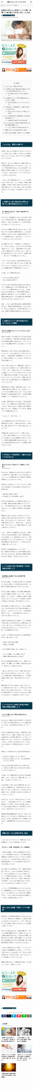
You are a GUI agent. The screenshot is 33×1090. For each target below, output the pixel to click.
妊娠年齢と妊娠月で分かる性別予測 (17, 120)
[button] (3, 1015)
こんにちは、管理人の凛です (14, 86)
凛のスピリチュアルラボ (16, 2)
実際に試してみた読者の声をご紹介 (16, 130)
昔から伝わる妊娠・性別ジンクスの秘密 (17, 133)
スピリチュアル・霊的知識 (8, 15)
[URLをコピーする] (29, 1015)
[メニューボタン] (2, 2)
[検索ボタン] (31, 2)
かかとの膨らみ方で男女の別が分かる (18, 127)
